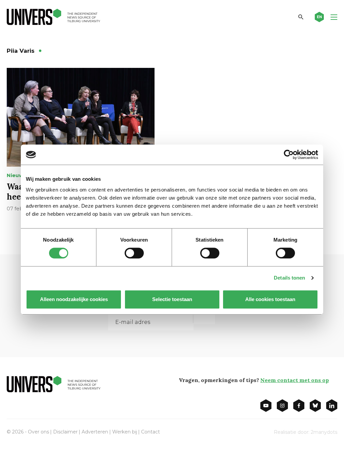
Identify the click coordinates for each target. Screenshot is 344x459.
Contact (150, 431)
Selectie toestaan (172, 299)
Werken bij (124, 431)
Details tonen (289, 278)
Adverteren (95, 431)
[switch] (134, 253)
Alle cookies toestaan (270, 299)
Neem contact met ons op (294, 380)
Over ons (38, 431)
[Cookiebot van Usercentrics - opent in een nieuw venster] (288, 155)
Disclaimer (65, 431)
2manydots (324, 432)
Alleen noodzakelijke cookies (74, 299)
